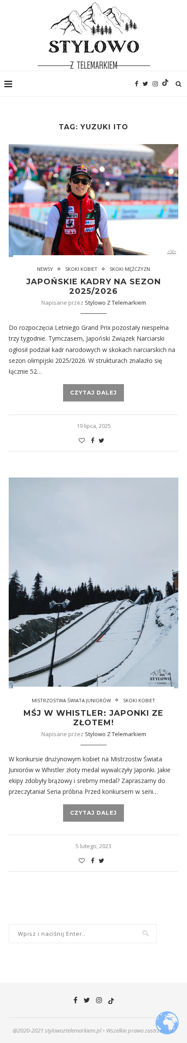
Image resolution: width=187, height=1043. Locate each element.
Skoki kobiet (81, 269)
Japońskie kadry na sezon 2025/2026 (93, 286)
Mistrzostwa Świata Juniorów (71, 700)
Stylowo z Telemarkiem (115, 302)
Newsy (45, 269)
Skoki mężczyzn (130, 269)
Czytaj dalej (93, 392)
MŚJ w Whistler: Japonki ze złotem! (93, 717)
